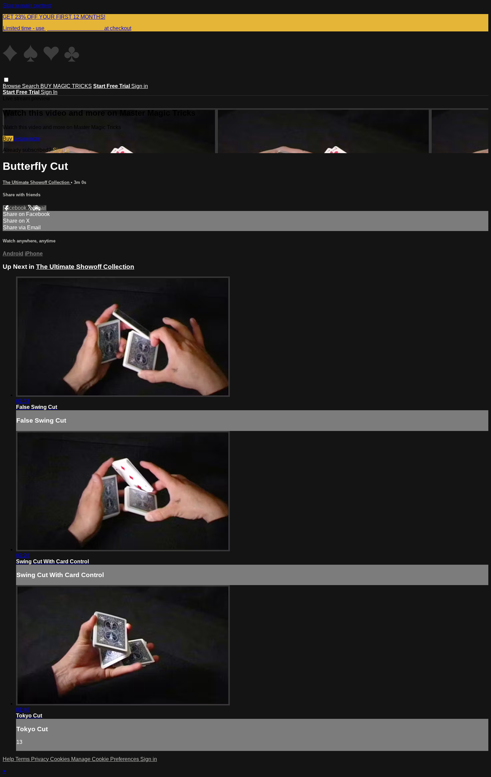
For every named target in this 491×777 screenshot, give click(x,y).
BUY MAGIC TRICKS (66, 86)
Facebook (15, 208)
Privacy (40, 759)
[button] (6, 80)
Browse (12, 86)
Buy (8, 138)
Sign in (139, 86)
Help (9, 759)
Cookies (60, 759)
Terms (23, 759)
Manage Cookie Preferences (105, 759)
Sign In (49, 92)
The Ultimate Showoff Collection (37, 182)
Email (39, 208)
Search (31, 86)
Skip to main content (27, 5)
